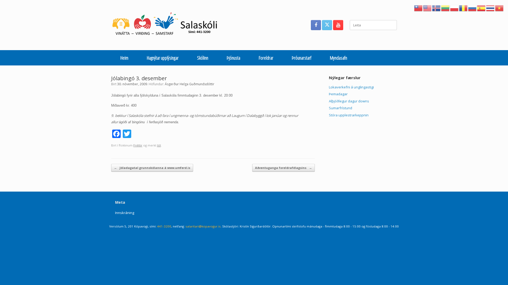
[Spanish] (481, 7)
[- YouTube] (338, 25)
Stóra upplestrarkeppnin (349, 115)
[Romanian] (463, 7)
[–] (167, 25)
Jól (159, 145)
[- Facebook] (316, 25)
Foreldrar (266, 58)
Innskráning (124, 212)
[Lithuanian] (445, 7)
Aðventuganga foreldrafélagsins (283, 168)
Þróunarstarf (301, 58)
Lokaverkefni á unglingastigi (351, 87)
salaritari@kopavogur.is (203, 226)
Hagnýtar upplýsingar (163, 58)
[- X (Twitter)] (327, 25)
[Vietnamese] (499, 7)
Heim (124, 58)
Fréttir (137, 145)
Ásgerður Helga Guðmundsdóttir (189, 84)
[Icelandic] (436, 7)
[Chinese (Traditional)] (418, 7)
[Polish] (454, 7)
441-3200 (164, 226)
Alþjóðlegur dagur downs (349, 101)
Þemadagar (338, 94)
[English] (427, 7)
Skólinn (202, 58)
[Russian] (472, 7)
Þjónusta (233, 58)
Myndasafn (338, 58)
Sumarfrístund (340, 108)
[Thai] (490, 7)
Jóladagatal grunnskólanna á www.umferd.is (152, 168)
